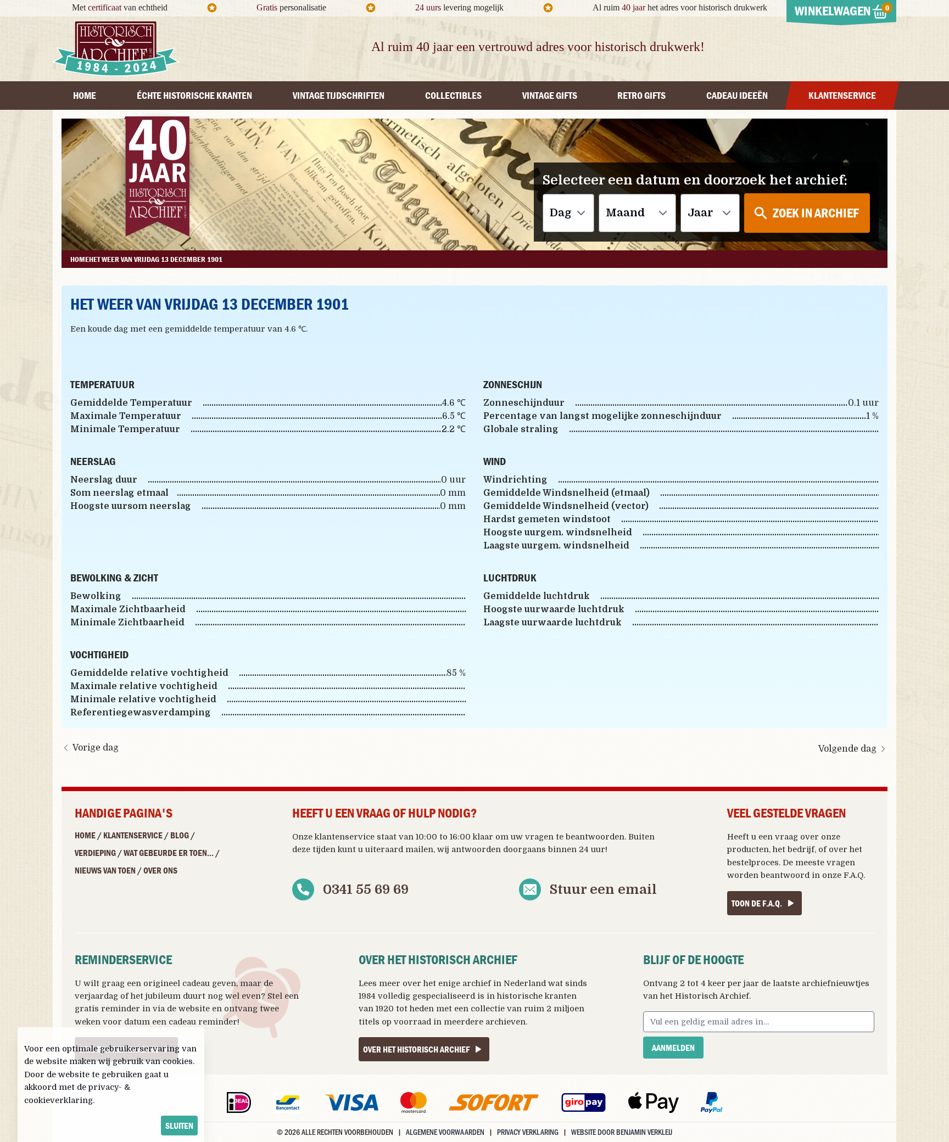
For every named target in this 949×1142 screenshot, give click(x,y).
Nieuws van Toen (105, 870)
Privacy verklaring (528, 1132)
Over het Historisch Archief (416, 1049)
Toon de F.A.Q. (757, 903)
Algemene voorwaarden (445, 1132)
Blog (179, 835)
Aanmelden (673, 1047)
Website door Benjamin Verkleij (621, 1132)
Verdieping (95, 852)
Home (85, 835)
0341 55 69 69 (366, 889)
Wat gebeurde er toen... (169, 852)
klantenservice (345, 836)
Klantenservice (133, 835)
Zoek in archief (816, 213)
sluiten (179, 1125)
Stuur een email (603, 889)
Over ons (160, 870)
